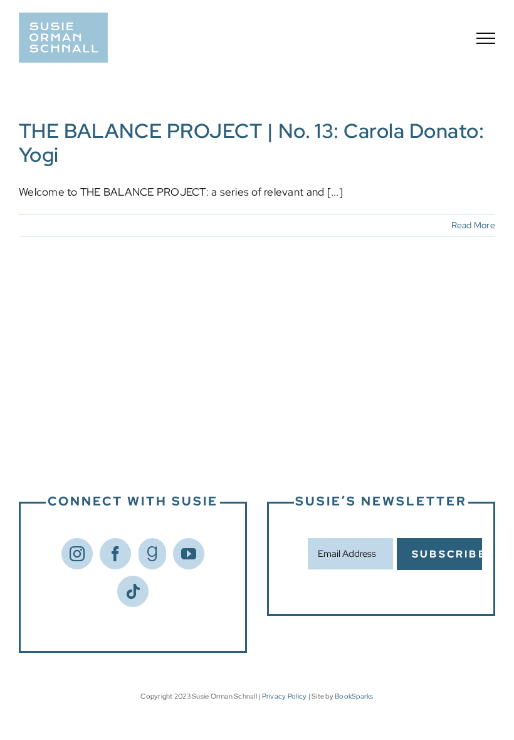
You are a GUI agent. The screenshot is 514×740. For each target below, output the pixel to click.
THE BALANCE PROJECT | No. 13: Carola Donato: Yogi (251, 142)
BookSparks (354, 696)
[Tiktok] (133, 591)
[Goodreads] (152, 553)
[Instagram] (77, 553)
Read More (473, 225)
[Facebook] (115, 553)
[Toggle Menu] (485, 38)
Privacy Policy (284, 696)
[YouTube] (188, 553)
